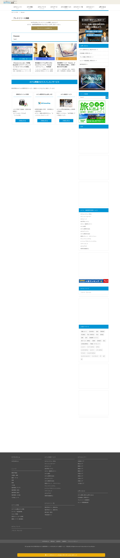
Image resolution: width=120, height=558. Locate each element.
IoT (104, 356)
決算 (13, 480)
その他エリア (81, 483)
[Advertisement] (93, 141)
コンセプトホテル (91, 353)
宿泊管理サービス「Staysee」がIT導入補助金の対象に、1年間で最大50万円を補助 (66, 65)
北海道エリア (81, 461)
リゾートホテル (90, 346)
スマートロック (84, 243)
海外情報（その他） (16, 495)
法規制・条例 (15, 475)
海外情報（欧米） (16, 492)
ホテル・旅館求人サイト (86, 224)
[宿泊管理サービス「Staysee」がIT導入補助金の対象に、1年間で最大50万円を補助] (66, 50)
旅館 (82, 337)
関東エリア (80, 466)
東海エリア (80, 468)
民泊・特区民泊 (90, 334)
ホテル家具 (83, 226)
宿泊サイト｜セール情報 (17, 516)
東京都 (101, 334)
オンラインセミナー (85, 356)
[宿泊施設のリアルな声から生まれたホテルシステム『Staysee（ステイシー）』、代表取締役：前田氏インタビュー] (44, 50)
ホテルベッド (84, 219)
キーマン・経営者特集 (48, 59)
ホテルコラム (72, 59)
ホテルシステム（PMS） (86, 214)
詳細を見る (22, 120)
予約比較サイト (48, 514)
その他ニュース (15, 497)
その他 (13, 485)
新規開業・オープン (94, 337)
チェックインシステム (86, 238)
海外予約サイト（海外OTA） (51, 509)
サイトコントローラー (86, 216)
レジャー (83, 346)
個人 (104, 340)
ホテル (97, 346)
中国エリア (80, 473)
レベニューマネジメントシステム (88, 241)
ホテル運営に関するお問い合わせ (86, 495)
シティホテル (99, 350)
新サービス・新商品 (85, 340)
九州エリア (80, 478)
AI (81, 359)
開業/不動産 (14, 472)
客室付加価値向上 (85, 248)
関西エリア (80, 471)
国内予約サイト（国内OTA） (51, 507)
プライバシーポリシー (73, 541)
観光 (97, 331)
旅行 (86, 337)
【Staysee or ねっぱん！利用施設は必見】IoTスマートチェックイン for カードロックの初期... (22, 65)
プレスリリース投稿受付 (83, 500)
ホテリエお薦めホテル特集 (18, 509)
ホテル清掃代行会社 (85, 229)
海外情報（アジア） (16, 487)
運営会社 (53, 541)
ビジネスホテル (84, 350)
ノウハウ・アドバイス (86, 292)
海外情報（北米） (16, 490)
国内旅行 (99, 340)
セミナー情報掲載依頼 (83, 502)
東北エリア (80, 463)
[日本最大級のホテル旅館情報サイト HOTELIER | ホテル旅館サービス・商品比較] (10, 2)
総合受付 (58, 541)
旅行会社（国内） (49, 512)
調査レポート (84, 331)
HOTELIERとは (15, 461)
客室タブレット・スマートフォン (88, 236)
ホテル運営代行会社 (85, 233)
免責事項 (64, 541)
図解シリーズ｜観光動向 (17, 519)
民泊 (97, 334)
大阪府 (93, 340)
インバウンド (95, 356)
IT (100, 356)
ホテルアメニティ (85, 231)
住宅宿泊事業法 (84, 343)
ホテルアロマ (84, 246)
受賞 (13, 482)
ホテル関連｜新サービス (25, 59)
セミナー (92, 350)
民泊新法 (83, 334)
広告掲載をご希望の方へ (83, 497)
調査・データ (15, 477)
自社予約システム (85, 221)
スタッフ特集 (15, 514)
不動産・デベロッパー (95, 343)
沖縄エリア (80, 481)
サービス (83, 353)
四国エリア (80, 476)
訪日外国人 (91, 331)
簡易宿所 (102, 331)
